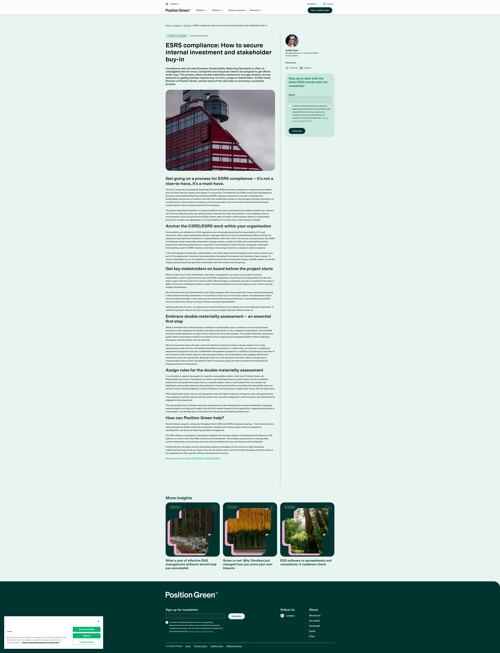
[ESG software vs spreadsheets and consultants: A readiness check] (307, 529)
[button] (174, 4)
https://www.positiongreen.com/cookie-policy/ (41, 642)
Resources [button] (255, 10)
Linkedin (307, 68)
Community (314, 625)
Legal (188, 646)
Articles (187, 25)
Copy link (294, 68)
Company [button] (311, 4)
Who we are (314, 615)
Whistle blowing (234, 646)
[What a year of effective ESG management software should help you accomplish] (193, 529)
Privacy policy (200, 646)
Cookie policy (216, 646)
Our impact (314, 620)
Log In (330, 4)
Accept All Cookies (86, 629)
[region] (53, 632)
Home (168, 25)
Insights (177, 25)
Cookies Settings (86, 642)
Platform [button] (200, 10)
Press (311, 636)
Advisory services (236, 10)
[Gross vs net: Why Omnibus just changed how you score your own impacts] (250, 529)
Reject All (86, 636)
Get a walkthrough (320, 10)
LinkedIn (290, 615)
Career (312, 631)
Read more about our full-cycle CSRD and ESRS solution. (193, 458)
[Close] (98, 621)
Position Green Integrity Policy (200, 631)
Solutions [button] (216, 10)
